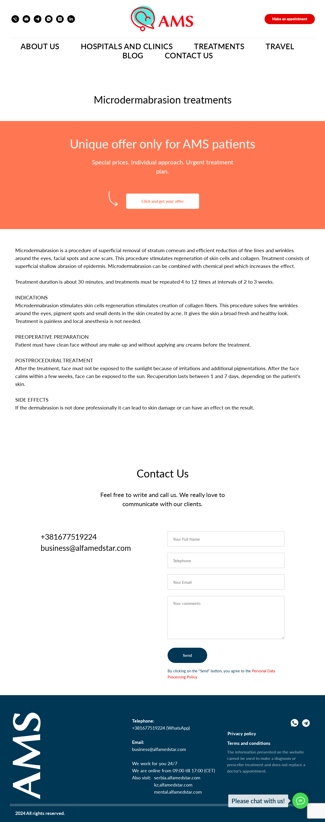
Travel (280, 46)
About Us (40, 46)
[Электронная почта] (26, 19)
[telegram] (37, 19)
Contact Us (189, 55)
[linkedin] (71, 19)
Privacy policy (242, 733)
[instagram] (60, 19)
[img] (306, 723)
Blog (132, 55)
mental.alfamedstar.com (178, 792)
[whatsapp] (49, 19)
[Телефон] (15, 19)
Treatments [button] (219, 46)
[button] (290, 19)
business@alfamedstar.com (159, 749)
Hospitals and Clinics (127, 46)
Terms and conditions (248, 743)
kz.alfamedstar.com (173, 784)
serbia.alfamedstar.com (177, 777)
